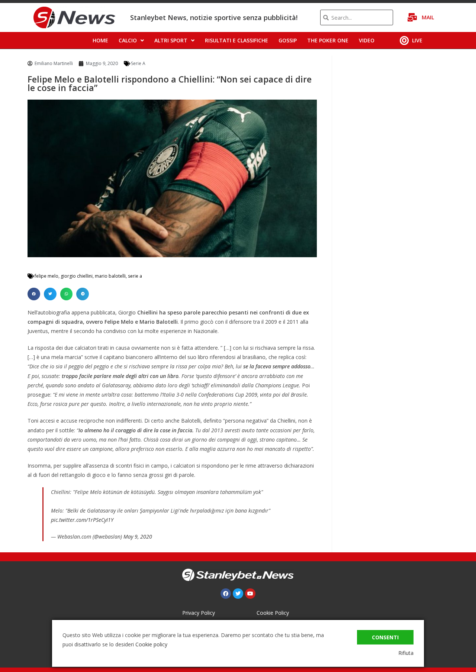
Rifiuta (406, 652)
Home (100, 40)
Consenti (385, 637)
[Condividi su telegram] (82, 294)
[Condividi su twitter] (50, 294)
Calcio (128, 40)
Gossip (288, 40)
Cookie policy (151, 644)
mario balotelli (110, 276)
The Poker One (327, 40)
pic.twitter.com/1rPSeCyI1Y (82, 519)
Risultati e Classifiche (236, 40)
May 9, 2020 (137, 536)
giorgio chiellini (77, 276)
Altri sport (170, 40)
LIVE (417, 40)
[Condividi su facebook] (34, 294)
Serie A (138, 63)
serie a (135, 276)
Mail (428, 17)
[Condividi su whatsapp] (66, 294)
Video (366, 40)
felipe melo (46, 276)
